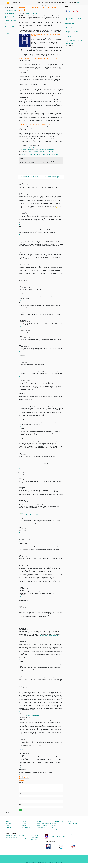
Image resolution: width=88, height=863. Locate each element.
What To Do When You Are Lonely (72, 22)
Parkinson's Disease (41, 827)
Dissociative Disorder (26, 827)
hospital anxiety (54, 154)
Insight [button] (55, 2)
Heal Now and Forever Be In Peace (31, 147)
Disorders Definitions (11, 835)
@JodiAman (34, 27)
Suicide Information (35, 835)
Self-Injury (54, 829)
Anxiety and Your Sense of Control (72, 26)
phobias (26, 18)
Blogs (60, 2)
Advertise (36, 856)
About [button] (73, 2)
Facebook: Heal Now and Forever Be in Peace (47, 149)
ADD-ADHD (9, 823)
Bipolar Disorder (25, 821)
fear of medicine (40, 154)
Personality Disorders (41, 829)
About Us (19, 856)
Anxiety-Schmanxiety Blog (49, 147)
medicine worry (24, 154)
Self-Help (54, 827)
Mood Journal (34, 839)
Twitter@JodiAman (23, 149)
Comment (21, 782)
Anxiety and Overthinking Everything (73, 18)
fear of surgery (47, 154)
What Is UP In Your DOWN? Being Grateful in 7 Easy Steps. (40, 151)
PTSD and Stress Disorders (58, 821)
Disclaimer (65, 856)
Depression (24, 823)
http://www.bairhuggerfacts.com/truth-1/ (49, 635)
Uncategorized (8, 22)
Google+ (29, 149)
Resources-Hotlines (23, 838)
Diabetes (24, 825)
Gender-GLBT (40, 821)
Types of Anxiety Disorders (10, 20)
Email (20, 799)
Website (20, 804)
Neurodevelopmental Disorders (44, 823)
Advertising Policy (75, 856)
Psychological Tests (66, 2)
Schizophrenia (55, 825)
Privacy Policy (56, 856)
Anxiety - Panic (9, 829)
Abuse (7, 821)
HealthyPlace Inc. (34, 862)
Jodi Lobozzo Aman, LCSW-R (32, 13)
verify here (62, 836)
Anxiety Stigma (8, 30)
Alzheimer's (8, 827)
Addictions (8, 825)
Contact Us (27, 856)
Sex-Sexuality (70, 821)
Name (20, 793)
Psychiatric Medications (11, 837)
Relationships (55, 823)
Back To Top (7, 812)
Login (78, 2)
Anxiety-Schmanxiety (69, 19)
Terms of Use (45, 856)
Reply (20, 190)
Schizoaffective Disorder (72, 823)
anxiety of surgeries (32, 154)
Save (20, 810)
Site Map (10, 856)
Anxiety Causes (8, 23)
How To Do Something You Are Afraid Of (29, 176)
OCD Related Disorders (42, 825)
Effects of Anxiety (8, 19)
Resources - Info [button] (48, 2)
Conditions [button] (40, 2)
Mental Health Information (22, 836)
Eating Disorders (25, 829)
